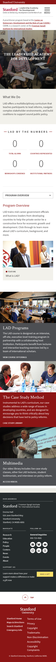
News (5, 553)
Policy (5, 542)
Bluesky (38, 544)
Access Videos (10, 481)
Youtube (45, 544)
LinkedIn (38, 550)
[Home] (22, 10)
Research (7, 534)
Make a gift (45, 574)
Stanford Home (14, 618)
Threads (45, 550)
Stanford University (14, 2)
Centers (6, 549)
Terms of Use (34, 618)
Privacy (31, 623)
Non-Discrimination (37, 637)
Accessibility (33, 641)
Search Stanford (15, 626)
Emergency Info (14, 630)
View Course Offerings (15, 357)
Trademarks (33, 632)
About (5, 560)
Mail (32, 544)
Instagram (32, 550)
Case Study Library (13, 423)
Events (6, 557)
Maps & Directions (15, 622)
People (6, 546)
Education (7, 538)
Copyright (32, 628)
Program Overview (17, 195)
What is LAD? (28, 254)
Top (32, 597)
